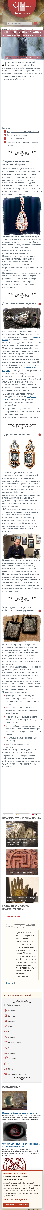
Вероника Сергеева (17, 58)
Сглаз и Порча (13, 1032)
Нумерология (13, 1053)
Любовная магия (14, 1042)
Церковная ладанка (15, 139)
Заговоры (11, 1016)
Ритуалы (11, 1021)
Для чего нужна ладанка (17, 135)
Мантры (11, 1069)
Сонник (11, 1048)
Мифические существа (17, 1074)
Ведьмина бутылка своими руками (19, 1112)
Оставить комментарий (19, 995)
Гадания (11, 1010)
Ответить (9, 983)
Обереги (27, 29)
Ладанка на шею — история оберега (23, 132)
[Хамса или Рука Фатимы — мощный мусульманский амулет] (22, 878)
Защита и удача (16, 29)
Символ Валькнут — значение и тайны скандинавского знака (21, 1145)
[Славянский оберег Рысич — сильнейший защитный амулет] (22, 850)
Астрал (11, 1063)
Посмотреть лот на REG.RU (16, 1205)
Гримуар (5, 29)
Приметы (11, 1026)
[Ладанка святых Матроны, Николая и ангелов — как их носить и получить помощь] (22, 822)
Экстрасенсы (13, 1058)
